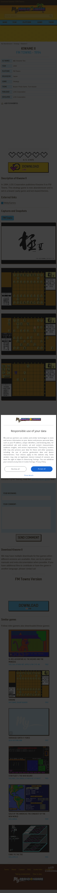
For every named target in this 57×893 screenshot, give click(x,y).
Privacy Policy (41, 462)
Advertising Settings (31, 459)
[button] (28, 475)
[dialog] (28, 446)
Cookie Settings (29, 462)
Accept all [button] (42, 469)
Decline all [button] (15, 469)
